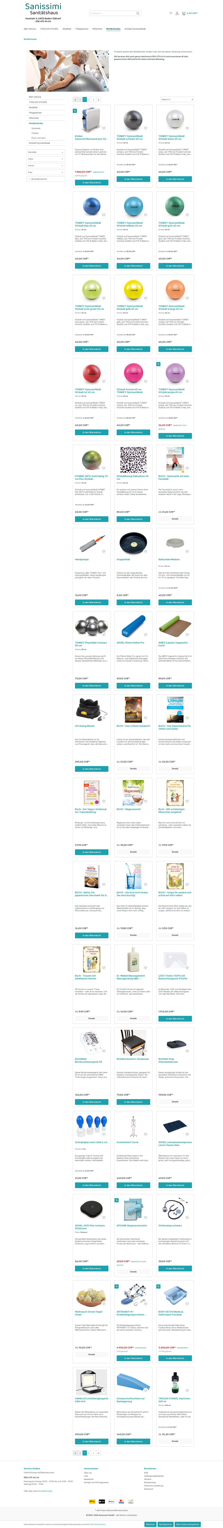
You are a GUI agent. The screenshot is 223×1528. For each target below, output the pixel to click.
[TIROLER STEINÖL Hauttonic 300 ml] (175, 1382)
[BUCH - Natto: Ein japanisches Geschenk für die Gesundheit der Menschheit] (91, 876)
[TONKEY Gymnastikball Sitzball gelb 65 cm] (133, 290)
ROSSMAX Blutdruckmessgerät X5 (88, 1060)
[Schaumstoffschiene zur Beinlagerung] (133, 1382)
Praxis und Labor (38, 138)
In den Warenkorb (92, 182)
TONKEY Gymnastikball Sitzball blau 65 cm (88, 224)
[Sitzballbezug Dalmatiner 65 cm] (133, 460)
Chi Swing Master (85, 726)
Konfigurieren (165, 1524)
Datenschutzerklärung (153, 1486)
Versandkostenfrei (39, 179)
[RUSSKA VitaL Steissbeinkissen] (175, 1043)
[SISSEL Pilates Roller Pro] (133, 626)
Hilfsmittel (34, 118)
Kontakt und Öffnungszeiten (96, 1482)
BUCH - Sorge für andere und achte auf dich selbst (174, 894)
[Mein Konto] (177, 13)
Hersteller (32, 152)
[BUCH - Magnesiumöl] (133, 793)
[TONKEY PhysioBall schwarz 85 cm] (91, 626)
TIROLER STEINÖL (38, 102)
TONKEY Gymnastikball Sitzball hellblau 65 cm (130, 224)
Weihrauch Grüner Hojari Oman (88, 1313)
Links (86, 1476)
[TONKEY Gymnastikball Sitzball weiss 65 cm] (175, 120)
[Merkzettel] (171, 13)
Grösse (31, 165)
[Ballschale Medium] (175, 543)
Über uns (88, 1473)
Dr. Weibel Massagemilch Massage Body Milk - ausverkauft (131, 977)
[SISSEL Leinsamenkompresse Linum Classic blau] (175, 1126)
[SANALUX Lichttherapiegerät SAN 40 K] (91, 1382)
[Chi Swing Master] (91, 710)
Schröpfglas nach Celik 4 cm (91, 1142)
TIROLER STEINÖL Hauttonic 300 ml (174, 1400)
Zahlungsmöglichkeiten (154, 1476)
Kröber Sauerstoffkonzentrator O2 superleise (90, 137)
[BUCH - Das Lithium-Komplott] (133, 710)
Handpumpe (82, 559)
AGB (146, 1473)
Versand (147, 1479)
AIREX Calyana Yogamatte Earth (173, 644)
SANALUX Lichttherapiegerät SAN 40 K (91, 1400)
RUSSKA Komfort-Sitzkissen (133, 1059)
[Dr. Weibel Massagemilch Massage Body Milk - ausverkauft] (133, 959)
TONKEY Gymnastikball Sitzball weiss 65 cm (171, 137)
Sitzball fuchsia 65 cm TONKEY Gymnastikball (130, 391)
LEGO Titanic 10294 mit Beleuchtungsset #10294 (172, 977)
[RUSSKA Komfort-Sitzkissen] (133, 1043)
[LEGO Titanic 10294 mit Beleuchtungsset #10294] (175, 959)
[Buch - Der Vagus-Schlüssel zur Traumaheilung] (91, 793)
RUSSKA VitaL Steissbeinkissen (168, 1060)
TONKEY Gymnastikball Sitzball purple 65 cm (171, 391)
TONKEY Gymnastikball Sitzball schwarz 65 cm (130, 137)
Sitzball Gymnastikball (39, 143)
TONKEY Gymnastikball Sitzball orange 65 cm (171, 307)
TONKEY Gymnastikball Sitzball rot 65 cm (88, 391)
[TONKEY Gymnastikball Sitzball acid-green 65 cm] (91, 290)
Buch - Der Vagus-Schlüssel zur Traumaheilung (91, 810)
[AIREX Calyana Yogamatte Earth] (175, 626)
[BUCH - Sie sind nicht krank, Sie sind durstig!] (133, 876)
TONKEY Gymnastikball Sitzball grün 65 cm (171, 224)
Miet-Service (35, 97)
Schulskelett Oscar (127, 1142)
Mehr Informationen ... (98, 1524)
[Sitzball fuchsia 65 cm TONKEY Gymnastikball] (133, 373)
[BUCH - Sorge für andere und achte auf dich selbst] (175, 876)
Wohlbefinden (36, 123)
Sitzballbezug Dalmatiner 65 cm (133, 477)
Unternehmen (91, 1468)
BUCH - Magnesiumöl (129, 809)
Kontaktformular (45, 1491)
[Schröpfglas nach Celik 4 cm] (91, 1126)
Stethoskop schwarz (170, 1225)
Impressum (148, 1489)
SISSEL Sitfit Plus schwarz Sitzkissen (90, 1227)
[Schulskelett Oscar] (133, 1126)
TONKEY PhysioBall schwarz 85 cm (91, 644)
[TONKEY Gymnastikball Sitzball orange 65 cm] (175, 290)
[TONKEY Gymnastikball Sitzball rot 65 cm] (91, 373)
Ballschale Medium (169, 559)
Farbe (30, 159)
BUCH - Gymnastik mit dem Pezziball (173, 477)
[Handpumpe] (91, 543)
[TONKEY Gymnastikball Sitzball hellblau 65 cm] (133, 207)
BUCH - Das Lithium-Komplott (133, 726)
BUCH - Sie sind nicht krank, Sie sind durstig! (132, 894)
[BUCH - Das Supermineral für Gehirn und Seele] (175, 710)
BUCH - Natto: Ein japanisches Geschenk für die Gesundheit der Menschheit (91, 894)
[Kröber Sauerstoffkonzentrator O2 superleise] (91, 120)
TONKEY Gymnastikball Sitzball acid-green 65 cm (89, 307)
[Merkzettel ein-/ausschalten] (103, 128)
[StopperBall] (133, 543)
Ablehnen (150, 1524)
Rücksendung (150, 1482)
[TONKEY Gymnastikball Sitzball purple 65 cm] (175, 373)
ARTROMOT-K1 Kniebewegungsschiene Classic (130, 1313)
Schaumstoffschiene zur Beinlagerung (131, 1400)
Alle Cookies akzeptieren (187, 1524)
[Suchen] (138, 13)
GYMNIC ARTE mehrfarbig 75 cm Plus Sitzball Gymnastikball (91, 477)
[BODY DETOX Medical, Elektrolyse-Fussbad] (175, 1295)
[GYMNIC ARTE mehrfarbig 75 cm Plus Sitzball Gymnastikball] (91, 460)
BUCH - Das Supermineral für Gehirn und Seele (174, 727)
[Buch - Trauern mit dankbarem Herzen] (91, 959)
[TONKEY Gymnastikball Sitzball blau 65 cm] (91, 207)
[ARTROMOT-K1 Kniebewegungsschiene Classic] (133, 1295)
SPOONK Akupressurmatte (132, 1225)
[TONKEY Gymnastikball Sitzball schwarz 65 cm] (133, 120)
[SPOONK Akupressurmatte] (133, 1209)
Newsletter (89, 1479)
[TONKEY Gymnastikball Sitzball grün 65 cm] (175, 207)
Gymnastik (35, 128)
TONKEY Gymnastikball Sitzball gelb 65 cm (130, 307)
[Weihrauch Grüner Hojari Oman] (91, 1295)
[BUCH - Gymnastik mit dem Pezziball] (175, 460)
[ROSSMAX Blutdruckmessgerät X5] (91, 1043)
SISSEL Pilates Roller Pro (130, 642)
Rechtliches (150, 1468)
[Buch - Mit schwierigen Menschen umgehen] (175, 793)
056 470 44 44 (31, 1477)
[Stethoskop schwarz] (175, 1209)
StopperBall (123, 559)
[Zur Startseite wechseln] (43, 12)
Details (175, 519)
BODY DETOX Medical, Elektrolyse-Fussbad (171, 1313)
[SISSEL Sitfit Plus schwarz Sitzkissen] (91, 1209)
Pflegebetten (35, 112)
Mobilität (33, 107)
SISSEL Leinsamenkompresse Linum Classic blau (175, 1143)
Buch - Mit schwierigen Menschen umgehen (171, 810)
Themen (35, 133)
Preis (30, 172)
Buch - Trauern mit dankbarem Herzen (85, 977)
